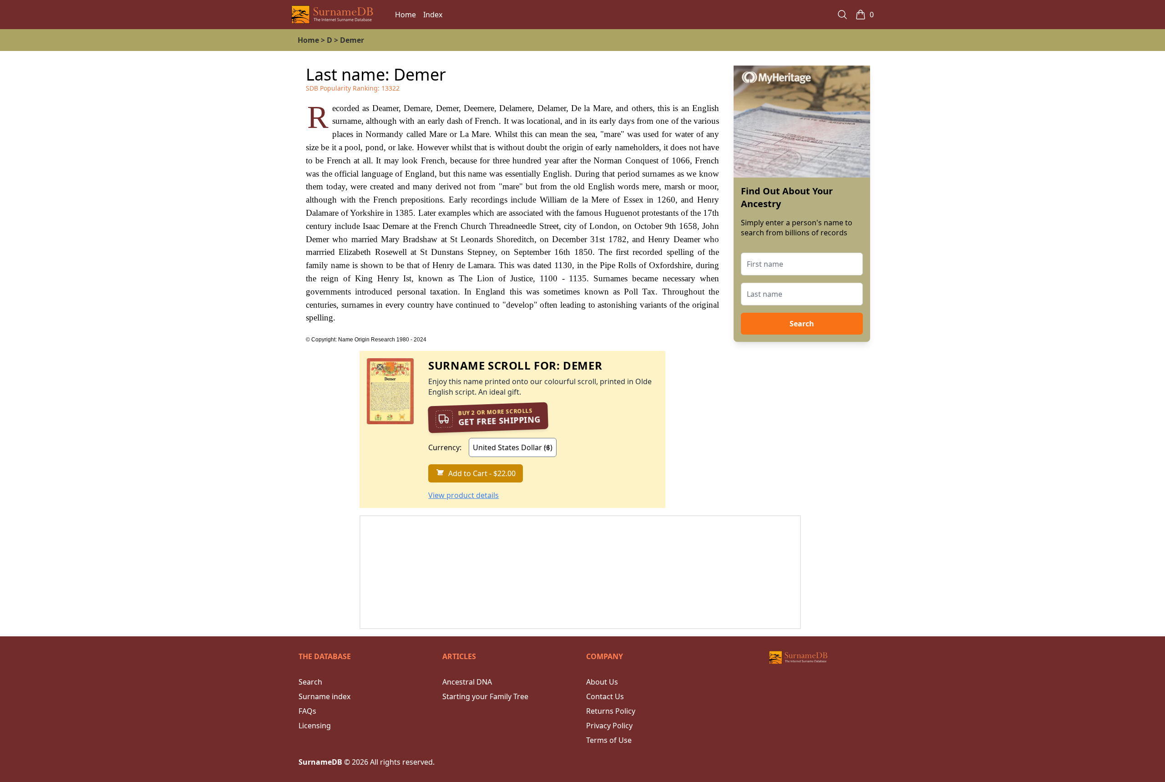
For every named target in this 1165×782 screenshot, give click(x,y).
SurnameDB (320, 762)
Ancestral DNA (467, 682)
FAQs (307, 711)
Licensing (315, 726)
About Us (602, 682)
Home (405, 15)
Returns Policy (610, 711)
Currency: (444, 447)
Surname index (324, 696)
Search (802, 324)
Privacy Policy (609, 726)
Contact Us (605, 696)
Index (432, 15)
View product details (463, 495)
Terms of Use (609, 740)
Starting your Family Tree (485, 696)
